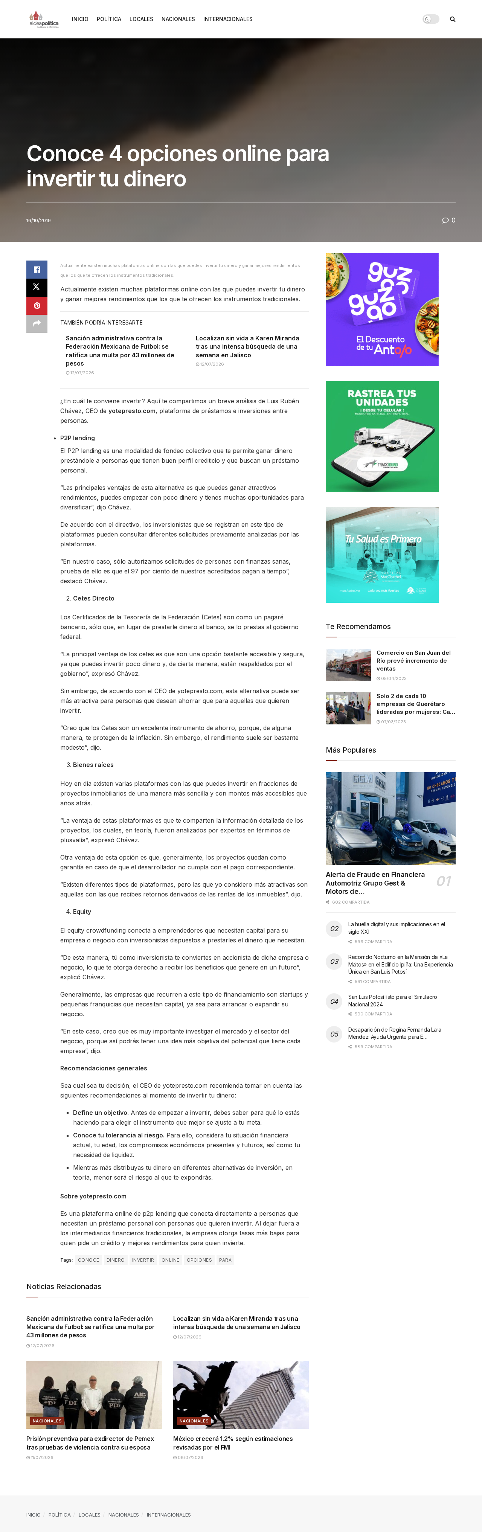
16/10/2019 (38, 220)
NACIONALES (178, 19)
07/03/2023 (393, 721)
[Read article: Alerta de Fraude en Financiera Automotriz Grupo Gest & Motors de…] (391, 818)
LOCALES (141, 19)
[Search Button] (453, 19)
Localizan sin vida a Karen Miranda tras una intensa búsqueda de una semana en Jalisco (247, 346)
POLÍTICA (109, 19)
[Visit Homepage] (43, 19)
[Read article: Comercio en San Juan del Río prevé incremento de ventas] (348, 665)
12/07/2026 (81, 372)
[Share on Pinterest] (36, 306)
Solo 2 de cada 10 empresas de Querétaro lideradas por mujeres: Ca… (416, 703)
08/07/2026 (190, 1457)
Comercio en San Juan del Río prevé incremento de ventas (414, 660)
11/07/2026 (41, 1457)
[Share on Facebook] (36, 270)
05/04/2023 (393, 678)
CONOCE (88, 1260)
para (225, 1260)
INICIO (80, 19)
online (171, 1260)
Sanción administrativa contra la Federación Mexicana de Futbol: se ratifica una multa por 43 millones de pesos (90, 1327)
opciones (199, 1260)
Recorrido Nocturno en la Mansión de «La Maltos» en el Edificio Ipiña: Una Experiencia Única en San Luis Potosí (400, 964)
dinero (116, 1260)
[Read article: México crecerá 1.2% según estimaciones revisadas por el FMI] (241, 1395)
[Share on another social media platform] (36, 324)
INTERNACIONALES (228, 19)
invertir (143, 1260)
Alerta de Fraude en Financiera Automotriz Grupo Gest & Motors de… (375, 882)
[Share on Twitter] (36, 288)
